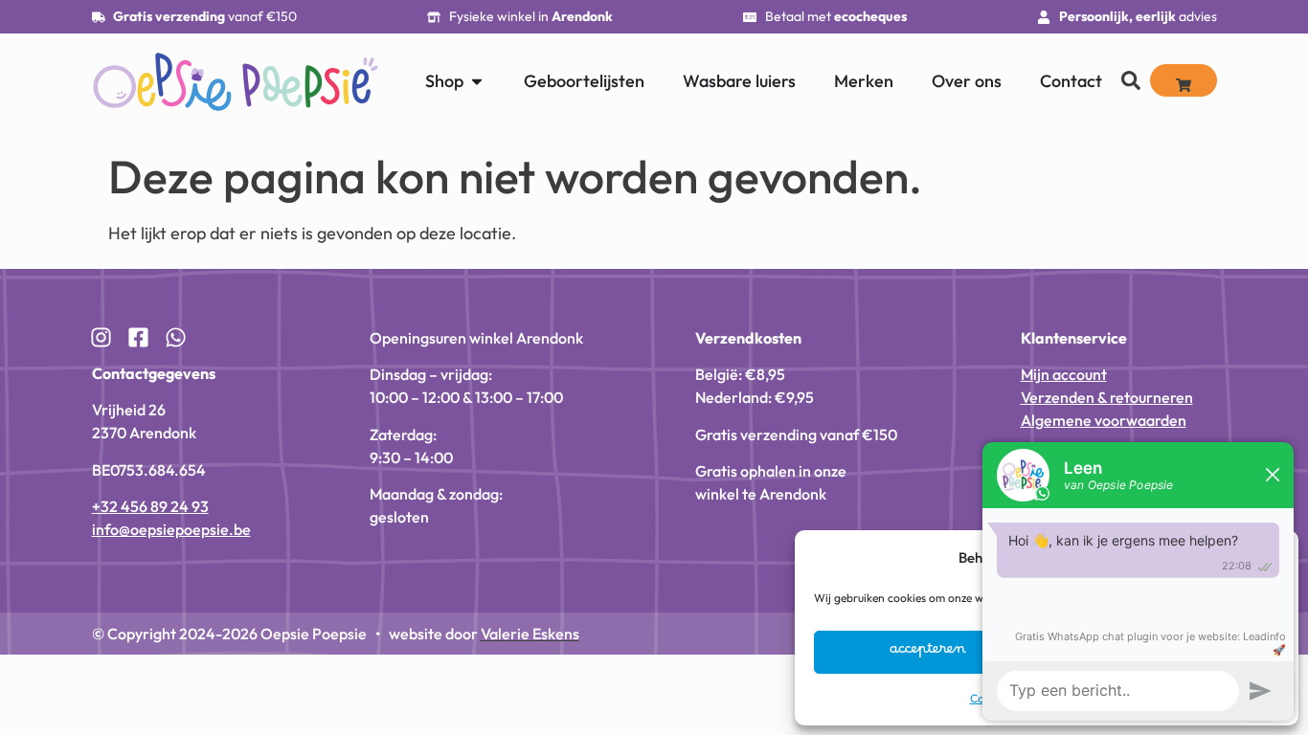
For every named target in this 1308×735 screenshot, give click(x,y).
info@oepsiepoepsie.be (171, 529)
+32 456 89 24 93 (150, 506)
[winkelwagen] (1183, 80)
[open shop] (476, 81)
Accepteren (928, 652)
